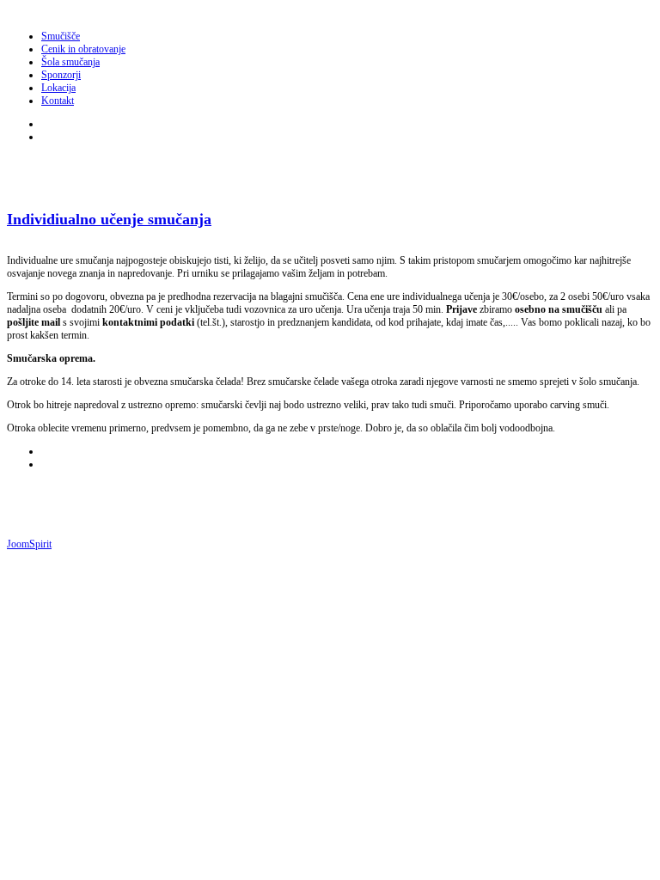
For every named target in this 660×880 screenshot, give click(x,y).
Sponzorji (61, 75)
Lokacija (58, 88)
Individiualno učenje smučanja (109, 219)
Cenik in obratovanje (83, 49)
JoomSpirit (29, 544)
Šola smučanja (70, 62)
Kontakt (57, 101)
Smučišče (60, 36)
